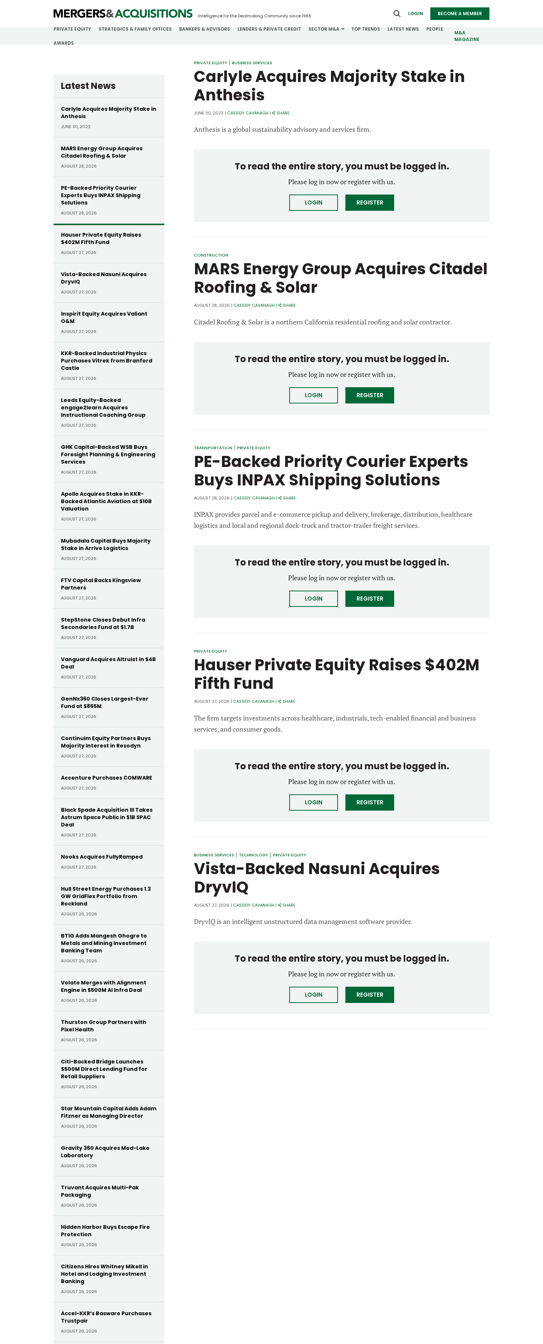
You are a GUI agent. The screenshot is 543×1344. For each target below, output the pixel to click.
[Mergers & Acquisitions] (123, 13)
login (415, 13)
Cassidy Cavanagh (248, 113)
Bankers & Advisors (204, 29)
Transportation (213, 448)
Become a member (460, 13)
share (283, 113)
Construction (211, 255)
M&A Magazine (466, 36)
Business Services (252, 63)
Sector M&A (323, 29)
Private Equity (72, 29)
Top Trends (365, 29)
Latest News (403, 29)
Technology (253, 855)
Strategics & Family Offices (135, 29)
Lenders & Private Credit (269, 29)
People (434, 29)
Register (369, 202)
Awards (64, 43)
